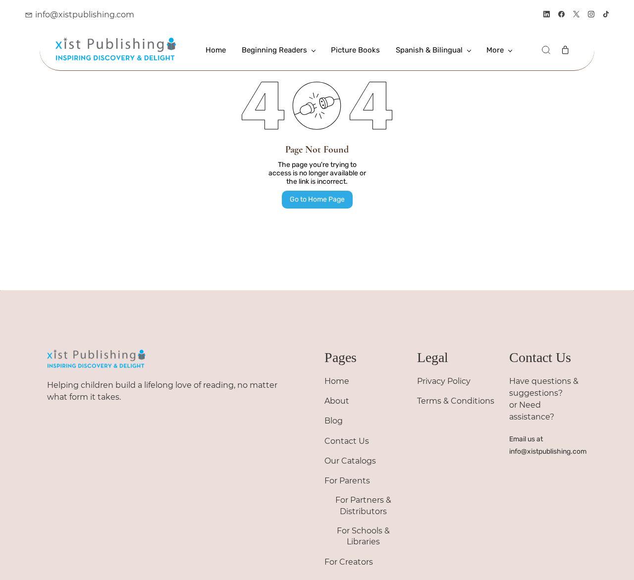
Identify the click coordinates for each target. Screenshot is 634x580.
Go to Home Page (317, 199)
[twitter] (576, 15)
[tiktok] (606, 15)
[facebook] (561, 15)
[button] (545, 50)
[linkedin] (546, 15)
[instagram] (591, 15)
